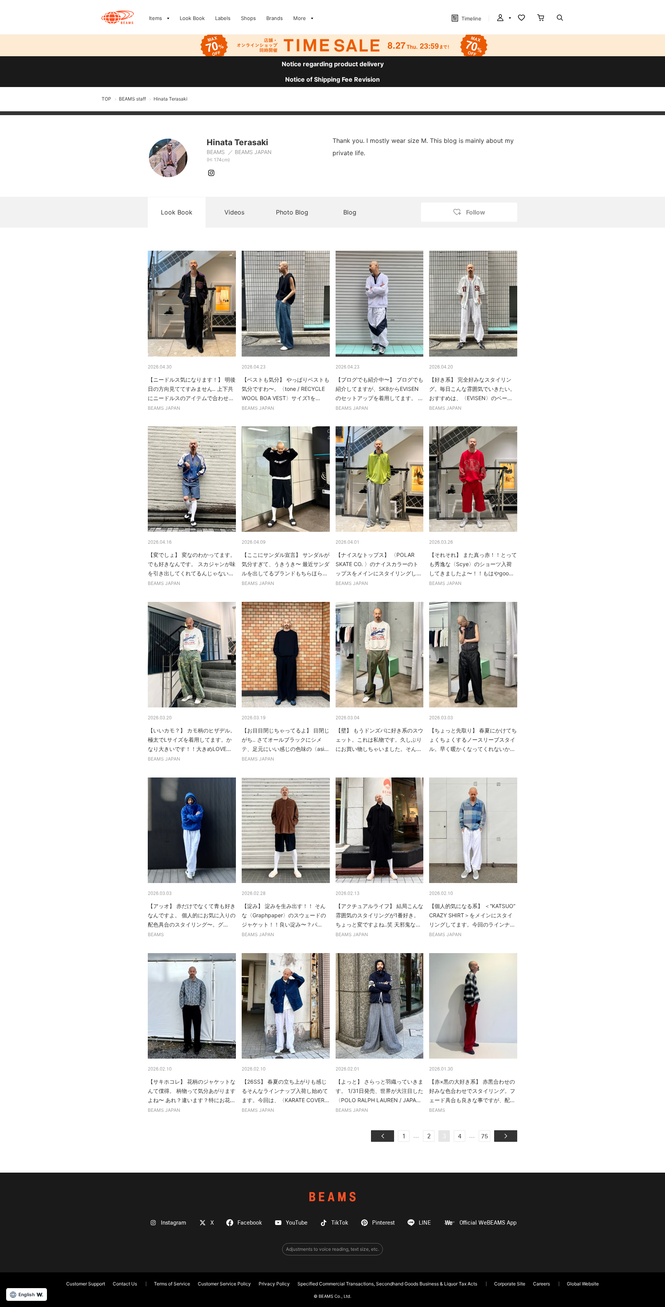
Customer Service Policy (224, 1284)
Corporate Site (509, 1284)
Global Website (583, 1284)
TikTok (339, 1223)
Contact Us (125, 1284)
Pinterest (383, 1223)
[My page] (503, 18)
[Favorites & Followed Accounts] (521, 18)
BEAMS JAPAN (253, 152)
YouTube (296, 1223)
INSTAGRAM (211, 173)
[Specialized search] (560, 18)
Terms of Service (172, 1284)
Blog (349, 212)
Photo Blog (292, 212)
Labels (223, 18)
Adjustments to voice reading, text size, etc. (332, 1249)
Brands (274, 18)
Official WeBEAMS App (487, 1223)
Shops (248, 18)
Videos (234, 212)
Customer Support (85, 1284)
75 (484, 1137)
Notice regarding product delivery (333, 64)
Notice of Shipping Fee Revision (332, 79)
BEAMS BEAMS (117, 17)
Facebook (249, 1223)
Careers (541, 1284)
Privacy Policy (274, 1284)
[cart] (540, 18)
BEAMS (216, 152)
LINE (425, 1223)
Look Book (192, 18)
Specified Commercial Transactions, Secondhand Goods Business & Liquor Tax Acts (387, 1284)
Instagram (173, 1223)
